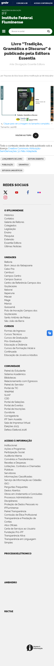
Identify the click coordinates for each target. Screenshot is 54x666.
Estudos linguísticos (12, 171)
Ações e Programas (14, 448)
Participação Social (14, 452)
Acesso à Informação (18, 440)
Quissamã (9, 307)
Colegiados (10, 225)
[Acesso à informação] (35, 648)
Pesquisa (9, 236)
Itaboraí (8, 289)
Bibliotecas (10, 377)
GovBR (4, 3)
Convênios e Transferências (18, 459)
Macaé (8, 296)
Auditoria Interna (13, 455)
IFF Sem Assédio (13, 419)
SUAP (7, 395)
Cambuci (9, 272)
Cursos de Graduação (16, 337)
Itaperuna (9, 293)
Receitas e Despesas (15, 462)
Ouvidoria (9, 412)
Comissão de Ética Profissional (20, 514)
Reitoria (8, 262)
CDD (6, 398)
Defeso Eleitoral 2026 (15, 429)
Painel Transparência (15, 511)
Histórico (9, 215)
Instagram (5, 197)
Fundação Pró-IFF (13, 532)
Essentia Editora (12, 243)
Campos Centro (12, 275)
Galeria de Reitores (14, 222)
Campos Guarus (13, 279)
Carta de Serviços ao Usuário (19, 528)
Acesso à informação (43, 3)
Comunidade (12, 366)
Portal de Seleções (14, 402)
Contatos (9, 218)
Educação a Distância (15, 344)
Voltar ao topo (23, 135)
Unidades (10, 257)
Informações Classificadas (18, 476)
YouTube (16, 192)
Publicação (7, 165)
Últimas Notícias (12, 246)
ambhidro (10, 582)
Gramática (24, 165)
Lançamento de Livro (12, 159)
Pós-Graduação (12, 341)
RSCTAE (8, 611)
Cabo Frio (9, 269)
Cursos (9, 326)
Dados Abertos (12, 490)
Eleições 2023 (11, 426)
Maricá (8, 303)
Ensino (7, 232)
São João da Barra (14, 321)
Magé (7, 300)
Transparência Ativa (14, 535)
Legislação (10, 229)
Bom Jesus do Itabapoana (18, 265)
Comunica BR (22, 3)
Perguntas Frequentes (16, 487)
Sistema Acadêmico (15, 374)
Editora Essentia (36, 159)
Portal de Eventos (13, 405)
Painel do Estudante (14, 370)
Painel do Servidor (14, 384)
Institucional (10, 445)
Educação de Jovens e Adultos (21, 355)
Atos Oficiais (10, 525)
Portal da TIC (11, 388)
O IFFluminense (13, 210)
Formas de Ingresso (14, 330)
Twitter (5, 192)
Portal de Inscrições (14, 409)
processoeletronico (17, 553)
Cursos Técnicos (13, 334)
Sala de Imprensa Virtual (17, 422)
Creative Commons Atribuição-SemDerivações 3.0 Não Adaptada (20, 150)
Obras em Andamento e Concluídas (23, 494)
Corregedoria (11, 415)
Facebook (27, 192)
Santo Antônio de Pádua (17, 317)
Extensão (9, 239)
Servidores (10, 473)
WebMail (9, 391)
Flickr (39, 192)
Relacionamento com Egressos (21, 381)
